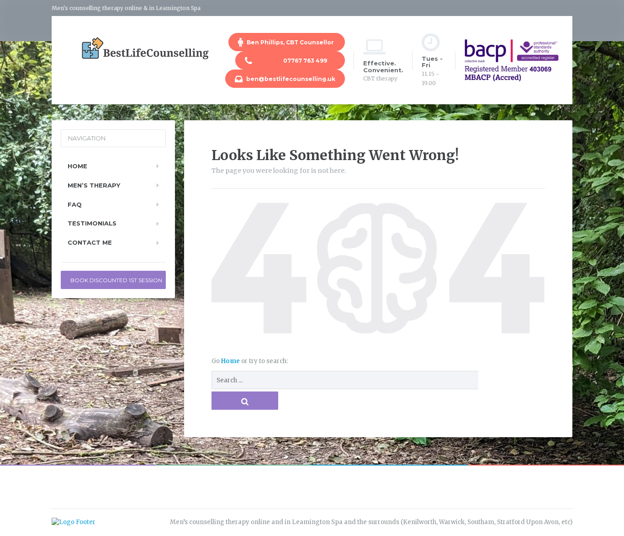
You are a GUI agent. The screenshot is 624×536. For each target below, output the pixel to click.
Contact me (90, 242)
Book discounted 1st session (116, 280)
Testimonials (92, 223)
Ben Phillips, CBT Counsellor (290, 42)
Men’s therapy (94, 185)
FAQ (75, 204)
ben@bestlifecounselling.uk (290, 78)
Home (231, 361)
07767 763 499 (294, 60)
